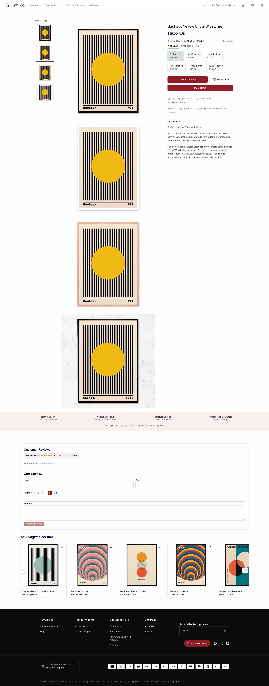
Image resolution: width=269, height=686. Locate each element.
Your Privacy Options (172, 682)
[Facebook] (215, 643)
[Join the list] (224, 630)
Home (36, 21)
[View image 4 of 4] (45, 92)
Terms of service (114, 682)
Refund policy (219, 109)
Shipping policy (204, 109)
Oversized (187, 46)
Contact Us (115, 626)
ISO (198, 46)
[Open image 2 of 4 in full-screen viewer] (108, 167)
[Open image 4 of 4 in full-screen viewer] (108, 361)
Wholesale (80, 626)
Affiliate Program (83, 631)
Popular (173, 46)
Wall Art (34, 5)
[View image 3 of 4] (45, 72)
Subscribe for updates (193, 624)
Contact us (173, 112)
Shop (45, 21)
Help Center (116, 631)
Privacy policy (97, 682)
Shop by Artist (52, 5)
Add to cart (187, 79)
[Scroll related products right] (245, 570)
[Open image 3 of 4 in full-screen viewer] (108, 264)
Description (174, 121)
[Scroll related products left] (24, 570)
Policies (114, 645)
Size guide (227, 41)
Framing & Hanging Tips (52, 626)
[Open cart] (261, 5)
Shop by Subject (74, 5)
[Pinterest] (227, 643)
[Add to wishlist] (62, 547)
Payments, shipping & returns (181, 109)
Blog (42, 631)
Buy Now (200, 88)
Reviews (94, 5)
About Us (149, 626)
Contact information (151, 682)
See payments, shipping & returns (120, 426)
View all (73, 456)
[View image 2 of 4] (45, 52)
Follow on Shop (199, 643)
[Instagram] (221, 643)
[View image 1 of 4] (45, 33)
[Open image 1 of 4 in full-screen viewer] (108, 71)
